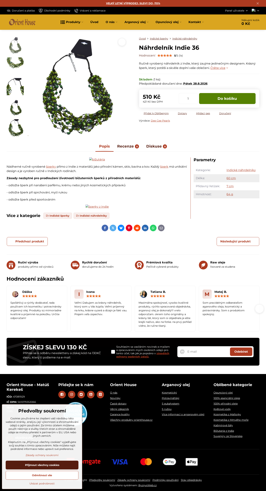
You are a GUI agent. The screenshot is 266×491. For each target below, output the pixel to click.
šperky (51, 166)
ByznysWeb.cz (147, 485)
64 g (230, 194)
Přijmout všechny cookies (42, 465)
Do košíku (227, 98)
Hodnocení (147, 55)
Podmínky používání (165, 480)
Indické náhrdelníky (241, 170)
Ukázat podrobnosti (42, 483)
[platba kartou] (133, 461)
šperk (164, 166)
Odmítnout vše (42, 475)
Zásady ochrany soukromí (133, 480)
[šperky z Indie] (97, 159)
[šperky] (97, 206)
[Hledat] (226, 22)
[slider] (164, 55)
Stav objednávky (191, 480)
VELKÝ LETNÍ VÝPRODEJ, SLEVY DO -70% (133, 3)
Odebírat (241, 351)
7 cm (230, 186)
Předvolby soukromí (102, 480)
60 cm (231, 178)
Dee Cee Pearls (160, 120)
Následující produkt (235, 241)
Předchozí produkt (29, 241)
